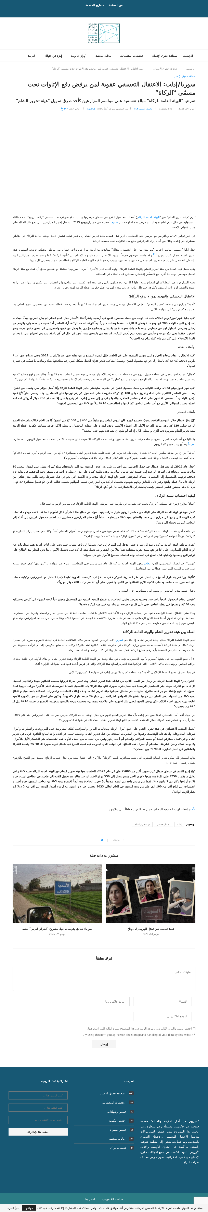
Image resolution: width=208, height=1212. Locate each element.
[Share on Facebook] (96, 840)
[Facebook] (108, 11)
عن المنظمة (116, 5)
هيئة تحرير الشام (142, 824)
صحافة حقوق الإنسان (164, 55)
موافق (29, 1208)
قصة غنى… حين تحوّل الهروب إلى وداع (151, 928)
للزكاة (141, 217)
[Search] (14, 55)
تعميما (191, 444)
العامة (149, 217)
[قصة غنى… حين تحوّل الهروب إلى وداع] (150, 893)
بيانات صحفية (103, 55)
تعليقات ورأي (121, 1148)
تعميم (115, 222)
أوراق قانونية (78, 55)
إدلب (179, 824)
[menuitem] (30, 55)
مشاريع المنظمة (95, 5)
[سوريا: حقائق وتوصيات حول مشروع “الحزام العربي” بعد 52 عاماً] (57, 893)
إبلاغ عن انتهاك (53, 55)
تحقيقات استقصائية (131, 55)
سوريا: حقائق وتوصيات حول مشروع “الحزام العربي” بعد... (57, 928)
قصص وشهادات (120, 1111)
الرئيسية (188, 55)
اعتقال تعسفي (163, 824)
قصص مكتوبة (121, 1120)
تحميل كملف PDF (143, 108)
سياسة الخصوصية (112, 1199)
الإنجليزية (91, 108)
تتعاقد (147, 563)
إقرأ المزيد (13, 1208)
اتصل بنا (90, 1199)
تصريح (119, 640)
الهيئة (157, 217)
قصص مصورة (121, 1130)
